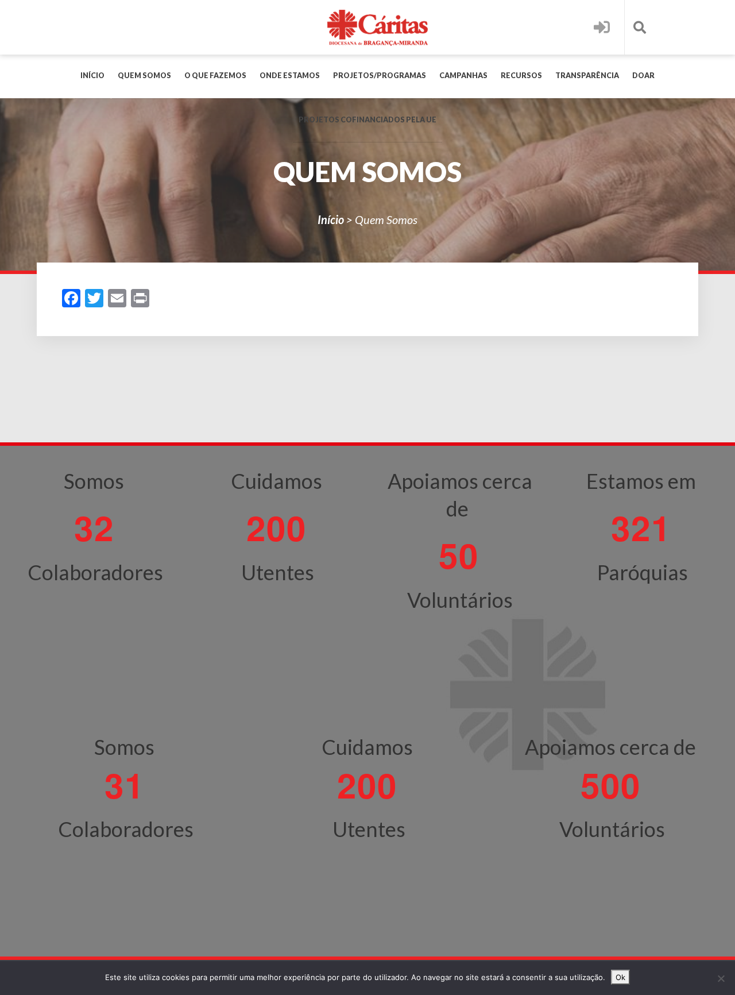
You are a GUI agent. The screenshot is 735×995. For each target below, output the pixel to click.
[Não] (720, 978)
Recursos (521, 75)
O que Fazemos (215, 75)
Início (92, 75)
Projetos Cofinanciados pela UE (367, 119)
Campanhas (463, 75)
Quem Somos (144, 75)
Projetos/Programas (379, 75)
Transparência (587, 75)
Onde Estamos (290, 75)
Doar (643, 75)
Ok (620, 977)
